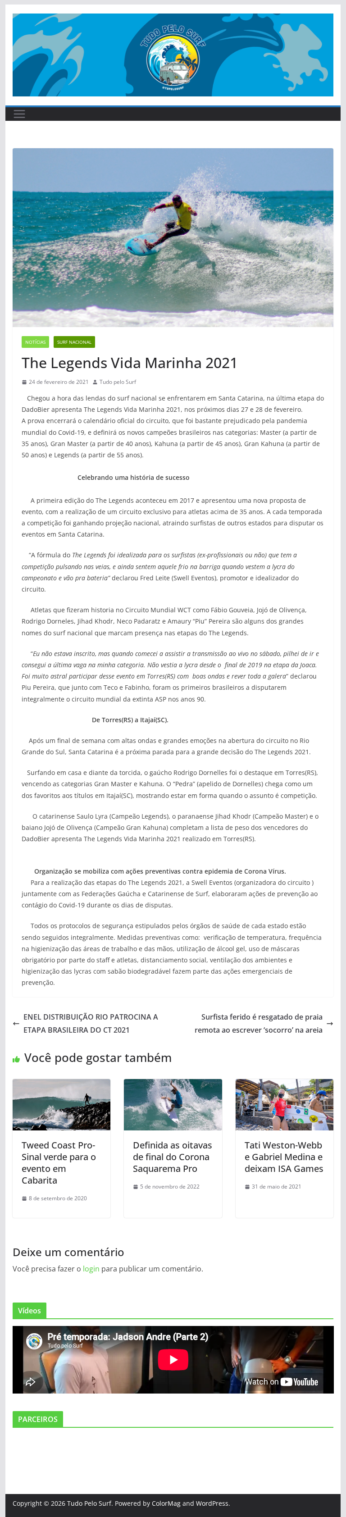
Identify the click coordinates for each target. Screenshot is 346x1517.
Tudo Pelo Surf (89, 1503)
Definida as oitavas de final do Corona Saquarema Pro (172, 1157)
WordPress (212, 1503)
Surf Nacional (74, 342)
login (91, 1269)
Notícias (35, 342)
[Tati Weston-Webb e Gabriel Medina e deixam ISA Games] (285, 1085)
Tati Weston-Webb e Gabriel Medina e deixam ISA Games (284, 1157)
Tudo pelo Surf (118, 382)
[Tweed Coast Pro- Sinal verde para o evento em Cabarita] (62, 1085)
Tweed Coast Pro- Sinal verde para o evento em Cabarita (59, 1162)
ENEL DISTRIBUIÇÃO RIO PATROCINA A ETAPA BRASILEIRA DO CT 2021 (90, 1023)
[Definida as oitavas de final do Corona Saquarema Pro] (173, 1085)
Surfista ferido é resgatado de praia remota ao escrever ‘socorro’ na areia (259, 1023)
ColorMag (166, 1503)
